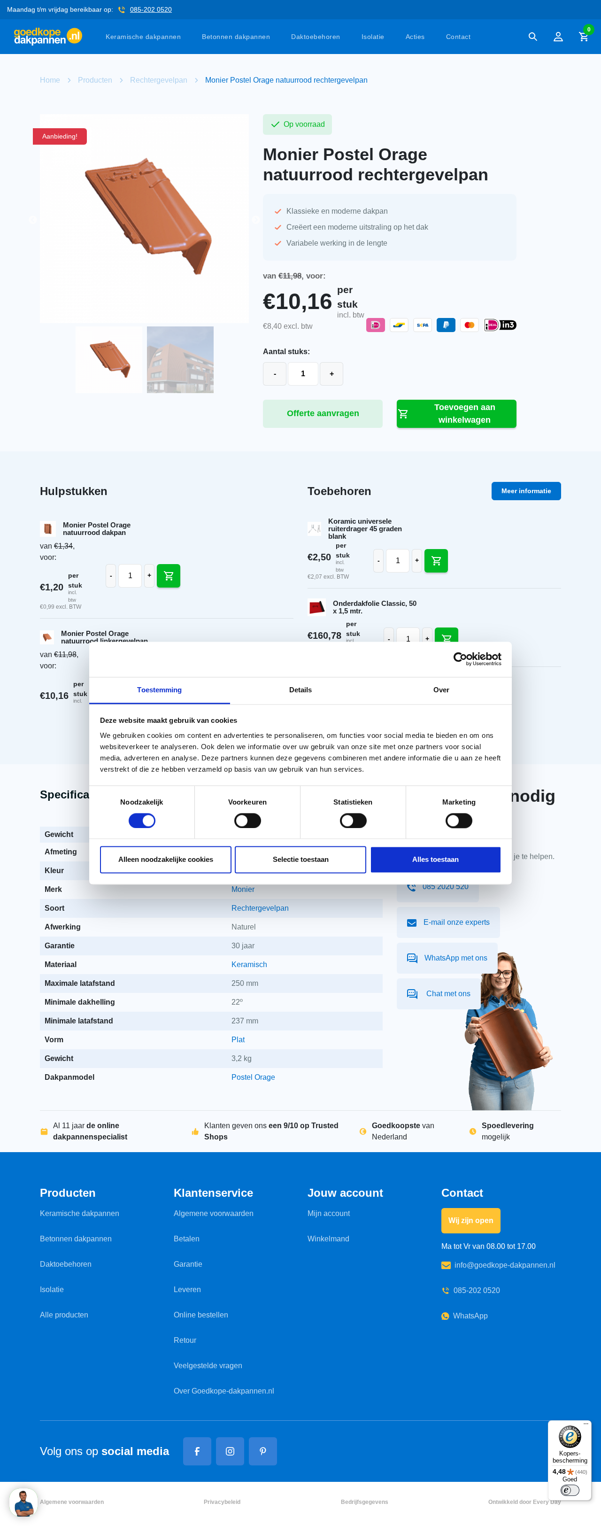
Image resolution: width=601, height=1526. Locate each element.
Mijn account (329, 1213)
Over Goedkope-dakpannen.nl (224, 1391)
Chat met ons (447, 994)
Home (50, 80)
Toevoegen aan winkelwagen (464, 414)
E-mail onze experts (457, 922)
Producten (95, 80)
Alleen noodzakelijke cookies (165, 860)
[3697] (446, 639)
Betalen (187, 1239)
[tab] (74, 795)
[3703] (436, 561)
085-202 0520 (151, 9)
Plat (238, 1040)
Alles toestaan (435, 860)
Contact (458, 36)
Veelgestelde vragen (208, 1366)
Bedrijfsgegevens (364, 1502)
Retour (185, 1340)
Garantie (188, 1264)
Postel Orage (253, 1077)
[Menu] (586, 1426)
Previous (33, 220)
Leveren (187, 1290)
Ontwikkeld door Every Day (524, 1502)
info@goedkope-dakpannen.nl (505, 1265)
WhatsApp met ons (455, 958)
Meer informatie (526, 491)
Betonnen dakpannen (236, 36)
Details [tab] (300, 690)
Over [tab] (441, 690)
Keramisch (249, 964)
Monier (242, 889)
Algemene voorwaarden (214, 1213)
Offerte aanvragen (323, 413)
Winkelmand (328, 1239)
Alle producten (64, 1315)
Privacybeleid (222, 1502)
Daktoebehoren (315, 36)
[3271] (168, 576)
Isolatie (373, 36)
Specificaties (74, 794)
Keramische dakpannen (143, 36)
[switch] (247, 820)
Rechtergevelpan (158, 80)
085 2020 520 (446, 887)
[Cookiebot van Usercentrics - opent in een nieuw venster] (460, 659)
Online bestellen (201, 1315)
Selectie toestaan (301, 860)
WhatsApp (470, 1316)
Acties (415, 36)
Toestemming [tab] (159, 690)
